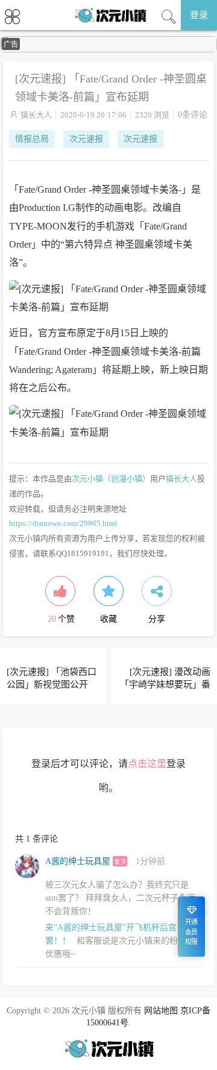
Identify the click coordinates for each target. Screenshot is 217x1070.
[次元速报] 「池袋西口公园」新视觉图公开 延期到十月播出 (51, 684)
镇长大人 (36, 114)
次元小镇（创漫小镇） (111, 478)
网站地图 (161, 1010)
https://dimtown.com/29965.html (63, 523)
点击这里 (147, 764)
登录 (199, 15)
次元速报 (86, 138)
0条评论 (192, 114)
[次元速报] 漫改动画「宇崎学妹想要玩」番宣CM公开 (165, 684)
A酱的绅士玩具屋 (77, 861)
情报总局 (32, 138)
